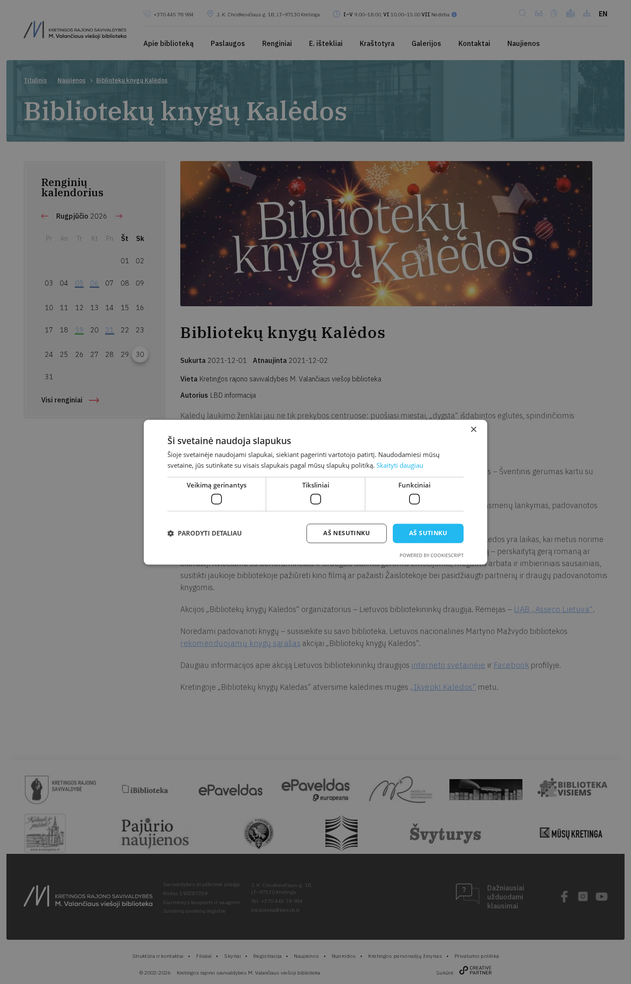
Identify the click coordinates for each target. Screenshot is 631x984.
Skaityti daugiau (399, 465)
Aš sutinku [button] (428, 533)
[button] (204, 533)
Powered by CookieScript (432, 555)
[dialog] (315, 492)
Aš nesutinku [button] (346, 533)
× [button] (473, 430)
